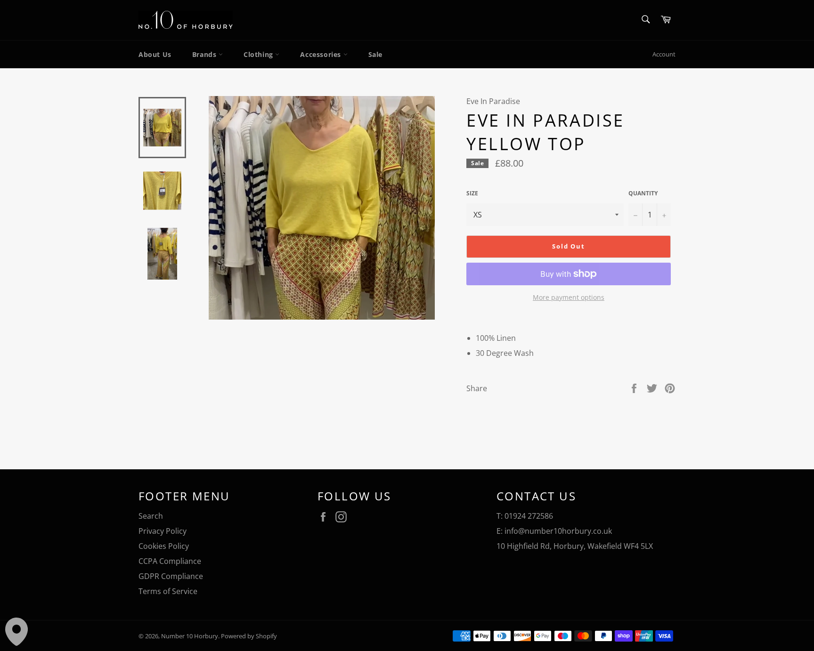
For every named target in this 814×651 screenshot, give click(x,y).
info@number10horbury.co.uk (558, 531)
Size (472, 193)
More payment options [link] (568, 297)
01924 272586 (529, 516)
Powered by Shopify (249, 636)
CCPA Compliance (169, 561)
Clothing (259, 54)
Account (664, 54)
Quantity (643, 193)
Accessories (321, 54)
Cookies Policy (163, 546)
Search (150, 516)
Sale (375, 54)
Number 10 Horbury (189, 636)
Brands (205, 54)
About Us (154, 54)
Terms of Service (167, 591)
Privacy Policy (162, 531)
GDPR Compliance (170, 576)
